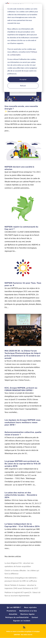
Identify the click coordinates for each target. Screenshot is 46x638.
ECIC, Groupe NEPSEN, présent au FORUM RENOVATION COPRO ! (21, 389)
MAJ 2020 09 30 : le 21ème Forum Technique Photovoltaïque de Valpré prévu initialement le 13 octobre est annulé (23, 354)
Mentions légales (27, 614)
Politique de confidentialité (17, 617)
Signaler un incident (21, 621)
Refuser (23, 86)
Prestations (11, 611)
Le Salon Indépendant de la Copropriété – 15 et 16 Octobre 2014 (22, 525)
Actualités (13, 614)
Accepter (23, 79)
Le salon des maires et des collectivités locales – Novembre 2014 (21, 495)
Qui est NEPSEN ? (14, 607)
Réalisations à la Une (28, 611)
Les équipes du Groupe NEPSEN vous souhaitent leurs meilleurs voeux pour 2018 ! (23, 422)
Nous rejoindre (30, 607)
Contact (35, 617)
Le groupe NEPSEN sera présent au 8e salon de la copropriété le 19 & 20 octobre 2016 (23, 463)
